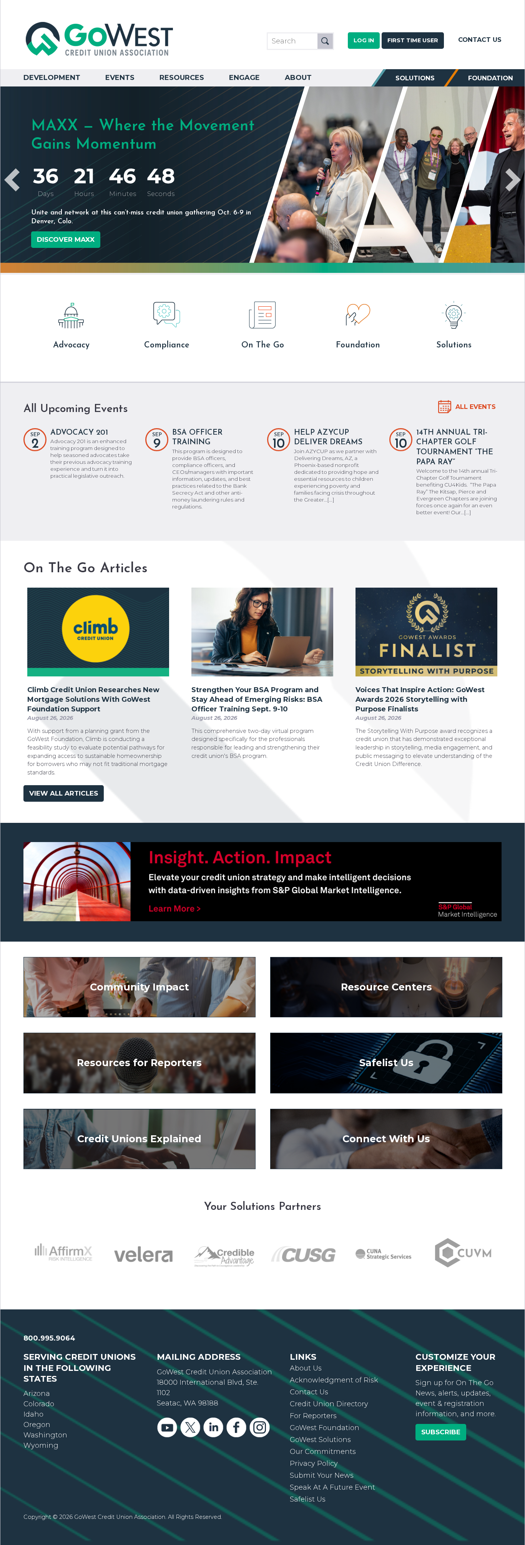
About (298, 77)
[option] (63, 1254)
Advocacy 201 (79, 433)
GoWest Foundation (324, 1428)
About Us (306, 1368)
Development (51, 77)
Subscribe (440, 1432)
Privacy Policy (314, 1463)
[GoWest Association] (100, 56)
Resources (181, 77)
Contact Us (480, 39)
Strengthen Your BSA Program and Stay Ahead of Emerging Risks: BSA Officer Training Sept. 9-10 (256, 699)
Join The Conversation (81, 220)
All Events (475, 406)
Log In (364, 40)
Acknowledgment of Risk (334, 1380)
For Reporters (313, 1416)
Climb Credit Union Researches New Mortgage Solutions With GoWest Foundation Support (93, 699)
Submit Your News (322, 1475)
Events (120, 77)
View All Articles (63, 793)
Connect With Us (386, 1139)
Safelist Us (386, 1062)
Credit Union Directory (329, 1404)
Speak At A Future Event (332, 1487)
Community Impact (139, 987)
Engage (244, 77)
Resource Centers (386, 987)
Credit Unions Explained (139, 1139)
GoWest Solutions (320, 1439)
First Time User (412, 40)
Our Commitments (323, 1451)
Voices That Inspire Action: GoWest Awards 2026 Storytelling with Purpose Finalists (420, 699)
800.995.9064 (49, 1338)
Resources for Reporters (139, 1062)
